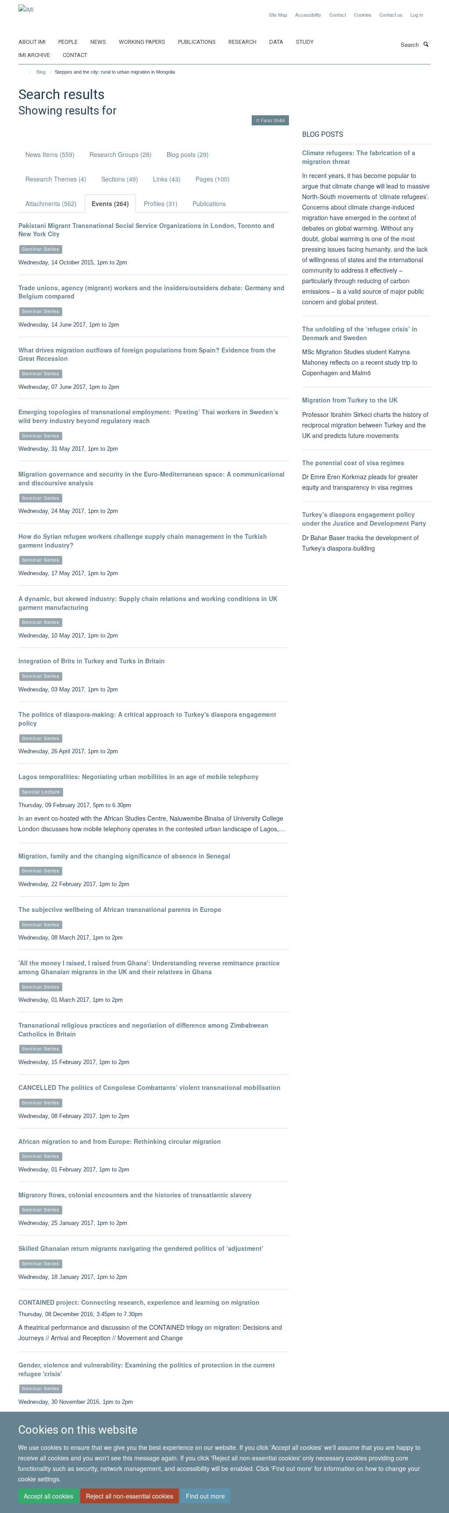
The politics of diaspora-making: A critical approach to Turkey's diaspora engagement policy (147, 718)
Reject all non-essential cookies (129, 1496)
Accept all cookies (48, 1496)
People (68, 42)
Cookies (362, 14)
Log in (416, 14)
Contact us (391, 14)
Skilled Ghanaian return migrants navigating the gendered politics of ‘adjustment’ (141, 1248)
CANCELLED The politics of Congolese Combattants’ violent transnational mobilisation (149, 1087)
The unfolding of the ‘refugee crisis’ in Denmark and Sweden (359, 333)
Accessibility (308, 14)
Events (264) (110, 203)
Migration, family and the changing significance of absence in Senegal (124, 855)
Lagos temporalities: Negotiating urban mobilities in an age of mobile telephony (138, 776)
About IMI (32, 42)
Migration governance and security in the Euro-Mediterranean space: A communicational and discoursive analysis (151, 478)
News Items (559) (50, 154)
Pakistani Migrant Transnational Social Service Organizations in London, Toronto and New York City (146, 230)
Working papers (142, 42)
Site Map (278, 14)
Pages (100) (213, 178)
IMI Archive (34, 55)
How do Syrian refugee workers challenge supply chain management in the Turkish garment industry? (142, 540)
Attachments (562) (51, 203)
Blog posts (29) (188, 154)
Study (305, 42)
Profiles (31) (161, 203)
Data (276, 42)
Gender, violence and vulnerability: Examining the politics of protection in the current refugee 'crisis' (146, 1369)
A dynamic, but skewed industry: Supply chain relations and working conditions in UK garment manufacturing (148, 603)
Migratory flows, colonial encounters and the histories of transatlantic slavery (135, 1194)
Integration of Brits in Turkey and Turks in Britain (91, 660)
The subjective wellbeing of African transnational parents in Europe (119, 909)
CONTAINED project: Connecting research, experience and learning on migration (139, 1302)
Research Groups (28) (120, 154)
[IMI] (26, 6)
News (98, 42)
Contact (337, 14)
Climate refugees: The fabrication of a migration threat (358, 157)
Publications (197, 42)
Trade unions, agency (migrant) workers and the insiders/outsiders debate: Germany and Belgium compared (151, 292)
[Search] (426, 44)
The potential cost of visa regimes (353, 462)
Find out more (205, 1496)
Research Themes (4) (55, 178)
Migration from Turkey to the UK (350, 399)
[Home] (26, 72)
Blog (41, 72)
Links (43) (167, 178)
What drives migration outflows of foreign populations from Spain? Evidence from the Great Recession (147, 354)
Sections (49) (119, 178)
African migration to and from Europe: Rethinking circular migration (119, 1141)
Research (242, 42)
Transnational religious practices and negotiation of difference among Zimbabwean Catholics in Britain (143, 1029)
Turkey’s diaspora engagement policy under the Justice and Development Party (364, 518)
